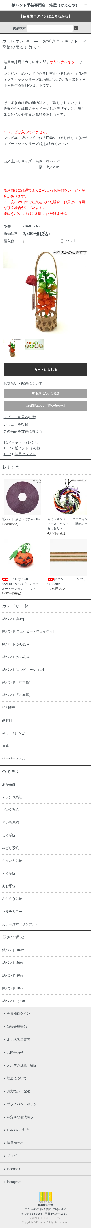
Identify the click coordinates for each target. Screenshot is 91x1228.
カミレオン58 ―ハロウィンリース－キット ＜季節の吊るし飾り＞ (67, 523)
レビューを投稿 (16, 424)
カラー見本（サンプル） (20, 924)
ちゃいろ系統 (12, 861)
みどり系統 (10, 848)
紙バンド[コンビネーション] (23, 669)
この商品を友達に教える (23, 431)
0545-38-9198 (33, 1213)
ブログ (10, 1156)
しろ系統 (8, 835)
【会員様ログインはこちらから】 (45, 16)
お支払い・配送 (16, 1091)
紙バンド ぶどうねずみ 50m (21, 519)
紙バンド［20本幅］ (17, 682)
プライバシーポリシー (21, 1104)
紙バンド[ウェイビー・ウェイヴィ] (28, 631)
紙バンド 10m (12, 988)
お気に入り (43, 393)
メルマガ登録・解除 (20, 1065)
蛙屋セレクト (25, 454)
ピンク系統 (10, 809)
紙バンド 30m (12, 975)
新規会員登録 (15, 1026)
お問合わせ (13, 1052)
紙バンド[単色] (13, 619)
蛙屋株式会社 (45, 1204)
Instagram (12, 1182)
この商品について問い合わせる (45, 405)
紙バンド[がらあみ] (16, 644)
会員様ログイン (16, 1013)
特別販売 (8, 707)
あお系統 (8, 886)
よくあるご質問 (16, 1039)
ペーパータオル (13, 758)
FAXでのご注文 (16, 1130)
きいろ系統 (10, 822)
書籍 (5, 746)
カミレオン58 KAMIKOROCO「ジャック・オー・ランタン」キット (22, 583)
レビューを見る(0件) (20, 417)
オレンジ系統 (12, 797)
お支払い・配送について (23, 383)
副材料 (7, 720)
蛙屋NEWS (13, 1143)
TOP (7, 442)
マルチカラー (12, 911)
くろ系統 (8, 873)
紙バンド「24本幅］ (17, 695)
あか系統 (8, 784)
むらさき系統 (12, 899)
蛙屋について (15, 1078)
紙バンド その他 (27, 448)
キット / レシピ (26, 442)
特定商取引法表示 (18, 1117)
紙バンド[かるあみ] (16, 657)
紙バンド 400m (13, 950)
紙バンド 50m (12, 963)
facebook (11, 1169)
